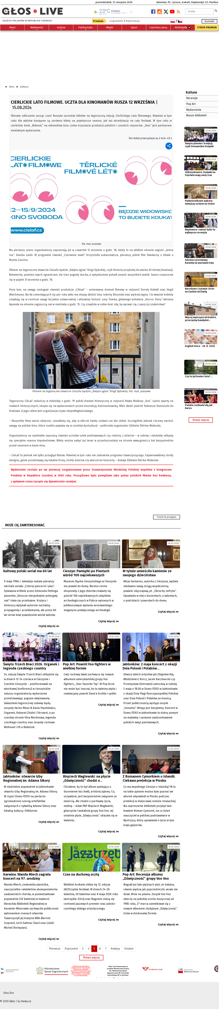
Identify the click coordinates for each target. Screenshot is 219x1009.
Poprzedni (71, 948)
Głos (11, 86)
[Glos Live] (32, 9)
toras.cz (26, 1001)
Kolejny (115, 948)
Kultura (24, 86)
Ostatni (128, 948)
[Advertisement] (109, 56)
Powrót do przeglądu (166, 517)
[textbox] (199, 11)
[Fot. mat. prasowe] (91, 195)
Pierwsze (54, 948)
